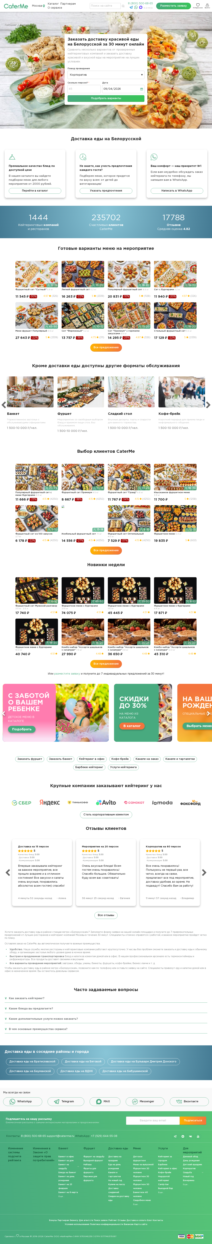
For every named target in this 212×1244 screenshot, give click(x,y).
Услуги (163, 1148)
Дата (105, 83)
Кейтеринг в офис (92, 759)
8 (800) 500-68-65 (140, 3)
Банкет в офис (66, 1157)
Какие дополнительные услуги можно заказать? (43, 1019)
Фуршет (89, 1148)
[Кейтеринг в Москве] (16, 5)
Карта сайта (140, 1224)
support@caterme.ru (60, 1136)
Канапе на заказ (147, 759)
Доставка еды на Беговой (83, 1061)
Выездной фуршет (93, 1161)
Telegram (67, 1101)
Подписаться (193, 1120)
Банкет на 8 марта (68, 1192)
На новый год (115, 1180)
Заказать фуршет (29, 759)
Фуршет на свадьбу (93, 1157)
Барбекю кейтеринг (89, 767)
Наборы (87, 1165)
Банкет (63, 1148)
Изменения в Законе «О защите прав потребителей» (43, 1151)
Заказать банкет (60, 759)
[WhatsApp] (136, 8)
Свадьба (187, 1172)
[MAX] (141, 8)
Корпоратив (189, 1169)
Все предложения (106, 347)
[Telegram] (132, 8)
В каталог (196, 729)
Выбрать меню (75, 726)
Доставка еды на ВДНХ (76, 1071)
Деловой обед (190, 1157)
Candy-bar (163, 1184)
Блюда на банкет (67, 1172)
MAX (107, 1101)
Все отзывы (106, 915)
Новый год (188, 1176)
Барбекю (162, 1165)
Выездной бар (165, 1188)
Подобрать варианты (106, 98)
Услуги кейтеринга (123, 767)
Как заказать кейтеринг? (26, 998)
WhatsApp (24, 1101)
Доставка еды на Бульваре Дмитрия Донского (143, 1061)
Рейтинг (112, 1220)
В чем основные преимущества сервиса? (38, 1029)
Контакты (158, 1220)
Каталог (53, 4)
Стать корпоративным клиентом (106, 814)
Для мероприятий (192, 1150)
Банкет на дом (66, 1161)
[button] (106, 763)
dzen (183, 1136)
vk (190, 1136)
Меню (137, 1148)
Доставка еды (118, 1148)
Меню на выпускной (143, 1165)
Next (208, 713)
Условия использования (77, 1224)
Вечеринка (188, 1180)
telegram (175, 1136)
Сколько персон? (78, 83)
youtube (198, 1136)
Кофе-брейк (120, 759)
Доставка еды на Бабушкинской (125, 1071)
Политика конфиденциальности (106, 1224)
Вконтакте (191, 1101)
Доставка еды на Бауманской (30, 1071)
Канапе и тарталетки (180, 759)
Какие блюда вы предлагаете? (31, 1008)
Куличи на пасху (116, 1184)
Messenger (147, 1101)
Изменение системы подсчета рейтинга (15, 1151)
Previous (3, 713)
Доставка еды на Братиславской (32, 1061)
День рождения (191, 1161)
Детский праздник (192, 1165)
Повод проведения (79, 69)
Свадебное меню (142, 1200)
